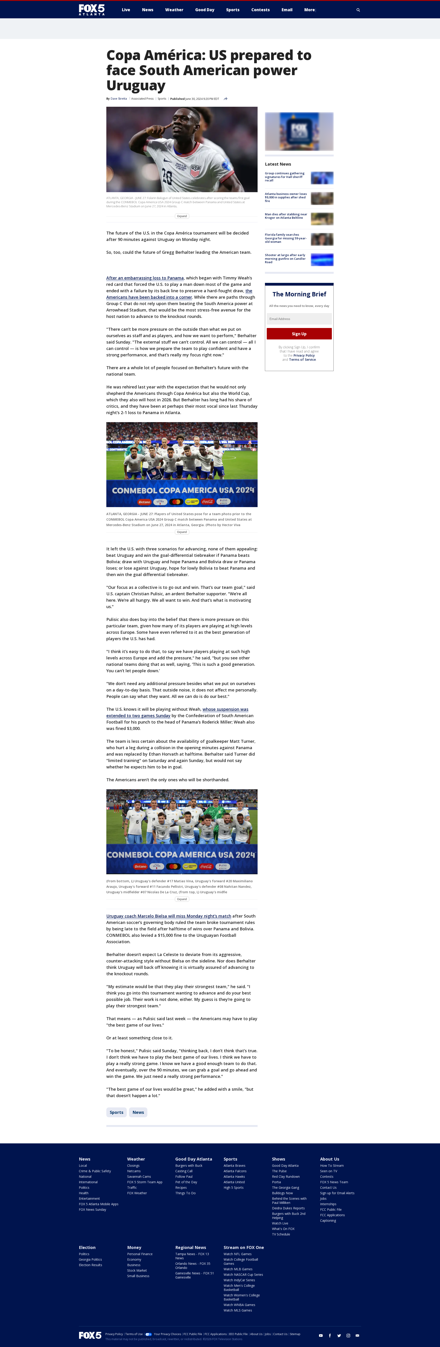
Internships (328, 1204)
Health (83, 1193)
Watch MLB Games (238, 1269)
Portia (276, 1182)
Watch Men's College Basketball (239, 1287)
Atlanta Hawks (234, 1176)
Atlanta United (234, 1182)
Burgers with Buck (188, 1165)
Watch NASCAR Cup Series (243, 1274)
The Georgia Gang (285, 1187)
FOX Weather (137, 1193)
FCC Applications (332, 1215)
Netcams (134, 1171)
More (309, 9)
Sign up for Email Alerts (337, 1193)
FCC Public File (331, 1209)
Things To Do (185, 1193)
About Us (329, 1159)
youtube (320, 1335)
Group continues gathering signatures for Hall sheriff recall (285, 176)
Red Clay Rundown (286, 1176)
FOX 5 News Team (334, 1182)
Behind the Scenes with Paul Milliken (289, 1200)
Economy (134, 1259)
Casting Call (183, 1171)
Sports (162, 99)
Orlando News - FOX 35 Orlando (192, 1265)
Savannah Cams (139, 1176)
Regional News (190, 1247)
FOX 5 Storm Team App (144, 1182)
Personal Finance (140, 1254)
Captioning (328, 1220)
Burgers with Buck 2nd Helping (288, 1215)
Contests (326, 1176)
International (88, 1182)
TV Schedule (281, 1234)
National (85, 1176)
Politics (84, 1187)
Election (87, 1247)
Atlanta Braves (234, 1165)
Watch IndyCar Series (239, 1280)
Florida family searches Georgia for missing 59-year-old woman (286, 238)
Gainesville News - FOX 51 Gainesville (194, 1275)
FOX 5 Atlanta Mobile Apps (98, 1204)
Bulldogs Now (282, 1193)
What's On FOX (283, 1229)
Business (133, 1265)
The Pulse (279, 1171)
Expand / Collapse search (358, 9)
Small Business (138, 1276)
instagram (348, 1335)
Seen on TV (328, 1171)
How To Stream (332, 1165)
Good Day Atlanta (193, 1159)
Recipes (181, 1187)
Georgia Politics (90, 1259)
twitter (339, 1335)
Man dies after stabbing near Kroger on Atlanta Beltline (286, 216)
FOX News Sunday (92, 1209)
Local (83, 1165)
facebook (330, 1335)
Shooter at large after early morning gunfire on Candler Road (285, 258)
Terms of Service (302, 359)
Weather (136, 1159)
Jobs (323, 1198)
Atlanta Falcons (235, 1171)
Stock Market (137, 1270)
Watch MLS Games (238, 1310)
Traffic (132, 1187)
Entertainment (89, 1198)
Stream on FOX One (244, 1247)
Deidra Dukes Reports (288, 1208)
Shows (278, 1159)
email (357, 1335)
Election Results (90, 1265)
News (138, 1112)
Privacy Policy (304, 355)
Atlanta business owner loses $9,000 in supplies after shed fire (286, 197)
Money (134, 1247)
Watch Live (280, 1223)
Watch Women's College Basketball (242, 1297)
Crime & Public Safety (95, 1171)
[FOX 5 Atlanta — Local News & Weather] (94, 9)
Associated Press (142, 99)
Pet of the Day (186, 1182)
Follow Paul (183, 1176)
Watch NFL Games (238, 1254)
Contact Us (328, 1187)
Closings (133, 1165)
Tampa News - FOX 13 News (192, 1256)
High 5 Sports (234, 1187)
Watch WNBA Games (239, 1305)
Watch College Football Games (241, 1261)
